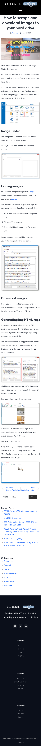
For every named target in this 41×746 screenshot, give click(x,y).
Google (31, 191)
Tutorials (15, 33)
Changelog (8, 561)
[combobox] (15, 497)
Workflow (8, 585)
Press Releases (10, 573)
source (14, 199)
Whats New (9, 581)
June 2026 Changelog (13, 538)
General (7, 565)
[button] (20, 10)
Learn (6, 569)
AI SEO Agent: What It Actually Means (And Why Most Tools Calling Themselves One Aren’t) (21, 532)
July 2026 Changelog (12, 518)
